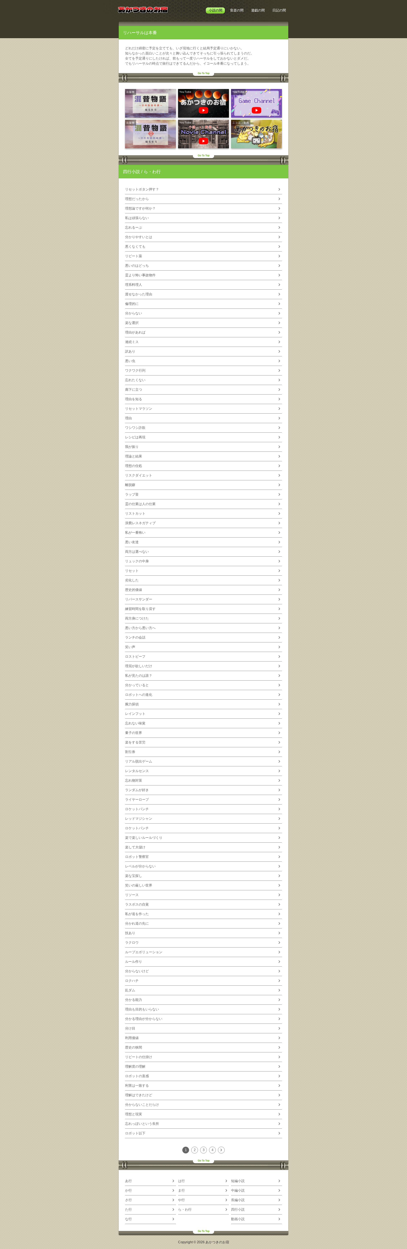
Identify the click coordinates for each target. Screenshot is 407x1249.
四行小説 (131, 171)
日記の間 (279, 10)
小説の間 (215, 10)
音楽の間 (237, 10)
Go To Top (203, 73)
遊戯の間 (258, 10)
